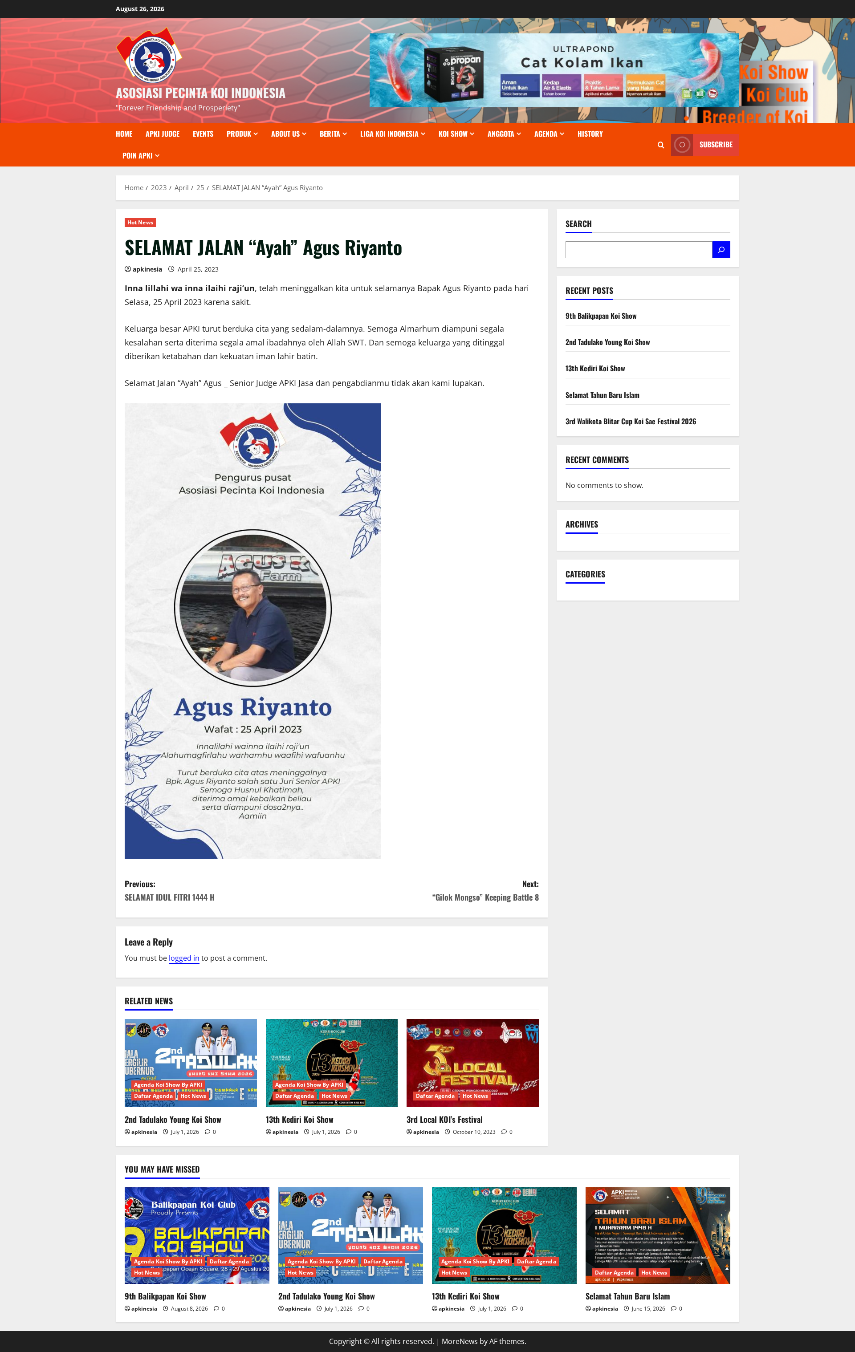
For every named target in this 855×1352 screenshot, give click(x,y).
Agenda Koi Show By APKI (168, 1084)
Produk (239, 133)
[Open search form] (661, 145)
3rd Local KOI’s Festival (445, 1119)
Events (203, 133)
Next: (485, 890)
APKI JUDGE (162, 133)
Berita (330, 133)
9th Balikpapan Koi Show (601, 315)
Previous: (170, 890)
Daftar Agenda (153, 1096)
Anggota (501, 133)
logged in (184, 958)
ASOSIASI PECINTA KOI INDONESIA (200, 92)
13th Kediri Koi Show (300, 1119)
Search (579, 223)
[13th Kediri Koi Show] (332, 1063)
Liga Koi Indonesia (389, 133)
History (590, 133)
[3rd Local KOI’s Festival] (473, 1063)
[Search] (721, 249)
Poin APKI (137, 155)
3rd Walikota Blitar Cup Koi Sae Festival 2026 (631, 421)
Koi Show (453, 133)
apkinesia (147, 269)
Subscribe (716, 144)
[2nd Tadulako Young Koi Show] (191, 1063)
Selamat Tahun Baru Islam (602, 395)
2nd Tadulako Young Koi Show (173, 1119)
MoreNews (460, 1341)
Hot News (140, 222)
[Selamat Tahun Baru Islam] (658, 1235)
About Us (285, 133)
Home (124, 133)
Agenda (546, 133)
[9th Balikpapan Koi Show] (197, 1235)
